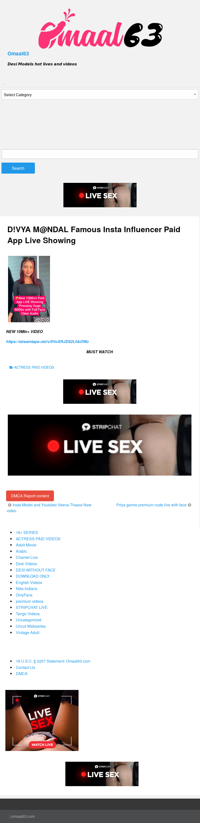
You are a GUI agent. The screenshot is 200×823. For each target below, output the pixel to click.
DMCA (22, 673)
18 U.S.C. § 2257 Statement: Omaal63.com (53, 661)
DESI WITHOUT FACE (36, 570)
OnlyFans (24, 595)
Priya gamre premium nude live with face (151, 505)
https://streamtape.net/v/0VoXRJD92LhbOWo (47, 341)
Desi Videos (26, 563)
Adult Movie (26, 545)
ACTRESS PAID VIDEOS (34, 367)
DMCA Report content (30, 496)
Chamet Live (27, 557)
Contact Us (25, 667)
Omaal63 (18, 53)
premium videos (29, 601)
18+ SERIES (27, 532)
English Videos (29, 582)
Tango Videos (28, 613)
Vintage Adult (27, 632)
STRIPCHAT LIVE (32, 607)
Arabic (21, 551)
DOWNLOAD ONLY (33, 576)
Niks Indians (26, 588)
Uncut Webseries (31, 626)
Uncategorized (28, 620)
